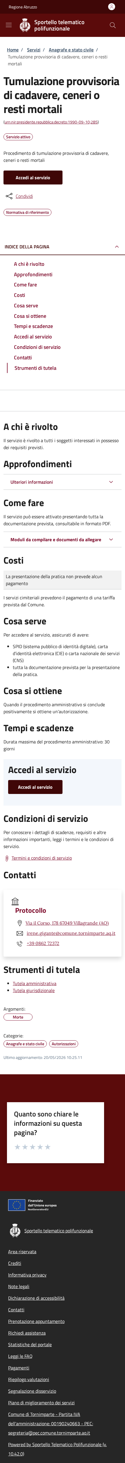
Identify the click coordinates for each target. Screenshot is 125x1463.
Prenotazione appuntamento (36, 1321)
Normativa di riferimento (27, 211)
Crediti (14, 1263)
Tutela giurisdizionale (34, 990)
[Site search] (112, 25)
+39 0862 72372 (43, 943)
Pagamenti (18, 1367)
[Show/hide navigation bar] (8, 25)
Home (13, 49)
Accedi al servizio (33, 177)
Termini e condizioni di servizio (42, 857)
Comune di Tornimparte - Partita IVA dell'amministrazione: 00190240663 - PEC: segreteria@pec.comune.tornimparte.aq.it (50, 1423)
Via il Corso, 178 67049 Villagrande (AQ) (67, 923)
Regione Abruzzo (23, 7)
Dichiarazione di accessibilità (36, 1298)
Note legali (18, 1286)
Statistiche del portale (30, 1344)
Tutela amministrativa (34, 983)
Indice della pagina (27, 246)
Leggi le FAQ (20, 1356)
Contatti (16, 1309)
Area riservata (22, 1251)
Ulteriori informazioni (31, 481)
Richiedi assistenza (27, 1332)
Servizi (33, 49)
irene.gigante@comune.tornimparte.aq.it (71, 933)
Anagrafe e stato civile (71, 49)
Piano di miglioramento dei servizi (41, 1402)
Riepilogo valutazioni (28, 1379)
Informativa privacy (27, 1274)
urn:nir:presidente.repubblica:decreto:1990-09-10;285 (51, 122)
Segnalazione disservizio (32, 1390)
